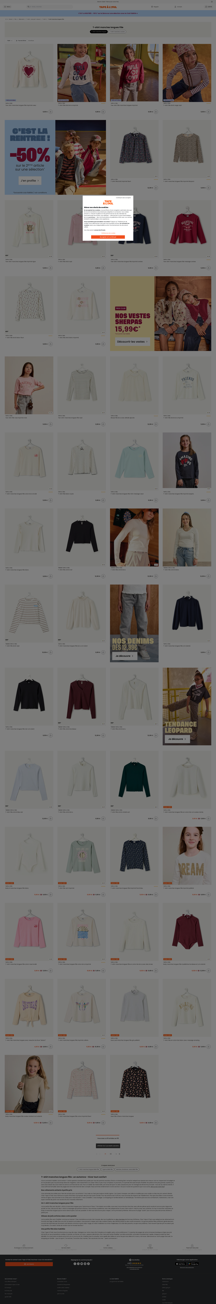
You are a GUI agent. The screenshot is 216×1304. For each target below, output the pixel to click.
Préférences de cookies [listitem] (108, 233)
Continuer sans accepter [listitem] (123, 198)
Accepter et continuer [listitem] (108, 237)
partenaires (91, 217)
